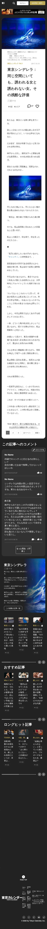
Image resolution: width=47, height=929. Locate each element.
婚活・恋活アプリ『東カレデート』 (38, 896)
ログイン (23, 3)
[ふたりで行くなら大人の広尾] (23, 11)
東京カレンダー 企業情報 (24, 905)
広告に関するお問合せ (24, 899)
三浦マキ (11, 100)
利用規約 (29, 887)
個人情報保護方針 (29, 892)
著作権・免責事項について (29, 899)
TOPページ (24, 888)
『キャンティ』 (13, 256)
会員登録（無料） (37, 3)
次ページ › (27, 432)
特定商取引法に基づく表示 (29, 906)
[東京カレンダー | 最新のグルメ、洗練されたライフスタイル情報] (3, 3)
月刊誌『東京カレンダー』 (38, 892)
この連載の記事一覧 (13, 608)
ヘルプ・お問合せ (24, 893)
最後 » (37, 432)
